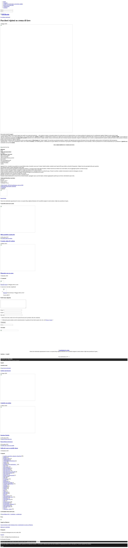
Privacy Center (49, 320)
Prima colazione (6, 495)
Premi (4, 494)
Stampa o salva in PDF (18, 185)
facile (2, 186)
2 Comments (3, 187)
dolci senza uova (6, 470)
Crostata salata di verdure (8, 241)
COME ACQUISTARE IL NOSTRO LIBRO (13, 4)
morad (6, 284)
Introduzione (6, 481)
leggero (7, 186)
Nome (2, 310)
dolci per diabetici (7, 468)
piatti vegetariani (12, 186)
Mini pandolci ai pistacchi (8, 234)
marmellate (5, 486)
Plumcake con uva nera (7, 273)
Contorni (5, 463)
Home (4, 1)
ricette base (5, 498)
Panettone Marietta (5, 435)
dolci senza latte (6, 469)
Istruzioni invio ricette (7, 482)
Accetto (38, 541)
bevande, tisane (6, 458)
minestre (5, 488)
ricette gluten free (6, 499)
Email (2, 312)
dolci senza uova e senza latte (9, 471)
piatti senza (5, 492)
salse (4, 500)
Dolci (4, 465)
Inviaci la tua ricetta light (8, 5)
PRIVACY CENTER (5, 527)
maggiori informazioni (31, 541)
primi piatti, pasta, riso (7, 497)
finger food (5, 476)
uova (4, 507)
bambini (5, 457)
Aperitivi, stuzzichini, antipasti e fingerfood (12, 456)
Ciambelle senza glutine (6, 403)
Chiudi (2, 546)
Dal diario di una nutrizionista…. (10, 464)
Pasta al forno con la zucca (7, 441)
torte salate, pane (6, 506)
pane (4, 489)
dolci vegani (5, 474)
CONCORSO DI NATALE (9, 460)
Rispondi (2, 284)
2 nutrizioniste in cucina (64, 350)
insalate (4, 480)
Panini (4, 491)
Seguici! (2, 534)
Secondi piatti (6, 503)
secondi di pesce (6, 501)
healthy (4, 186)
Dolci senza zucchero (7, 472)
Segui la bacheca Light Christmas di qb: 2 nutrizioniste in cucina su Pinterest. (17, 524)
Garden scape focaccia (6, 370)
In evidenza (3, 17)
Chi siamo (5, 2)
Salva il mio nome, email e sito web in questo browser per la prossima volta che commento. (21, 317)
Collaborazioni (6, 6)
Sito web (2, 315)
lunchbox (5, 485)
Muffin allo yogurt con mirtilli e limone (9, 448)
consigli (4, 462)
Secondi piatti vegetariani (8, 504)
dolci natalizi (6, 466)
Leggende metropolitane (8, 483)
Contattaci (5, 7)
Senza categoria (6, 505)
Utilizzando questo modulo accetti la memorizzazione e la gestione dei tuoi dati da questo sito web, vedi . (27, 320)
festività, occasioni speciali (8, 475)
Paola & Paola (3, 198)
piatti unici (8, 17)
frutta (4, 477)
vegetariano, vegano (7, 509)
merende (5, 487)
